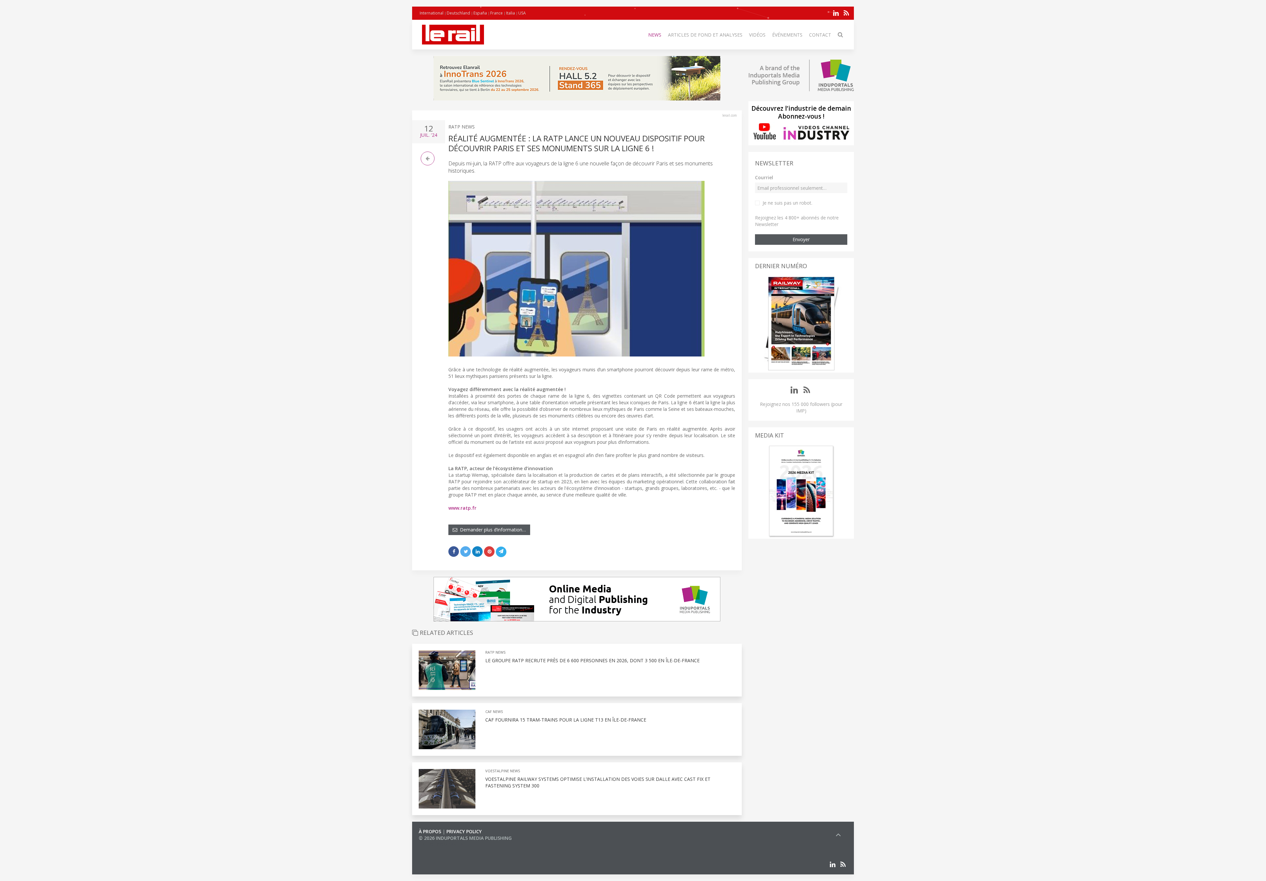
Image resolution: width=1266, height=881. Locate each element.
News (654, 35)
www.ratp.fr (462, 508)
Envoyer (801, 239)
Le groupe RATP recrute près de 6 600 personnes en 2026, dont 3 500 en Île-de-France (592, 660)
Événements (787, 35)
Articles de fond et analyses (705, 35)
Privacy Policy (464, 831)
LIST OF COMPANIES (441, 844)
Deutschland (458, 13)
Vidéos (757, 35)
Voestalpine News (502, 770)
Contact (820, 35)
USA (522, 13)
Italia (510, 13)
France (496, 13)
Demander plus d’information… (491, 529)
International (431, 13)
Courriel (764, 177)
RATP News (461, 127)
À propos (430, 831)
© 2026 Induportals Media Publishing (465, 838)
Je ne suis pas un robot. (787, 203)
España (480, 13)
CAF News (494, 711)
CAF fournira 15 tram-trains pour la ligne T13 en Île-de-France (565, 720)
